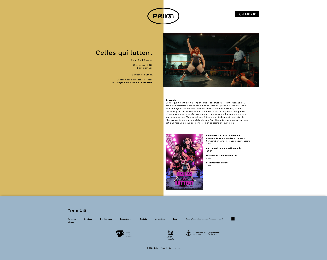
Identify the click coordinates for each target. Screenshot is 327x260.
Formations (125, 219)
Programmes (108, 219)
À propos (74, 219)
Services (90, 219)
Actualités (162, 219)
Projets (146, 219)
